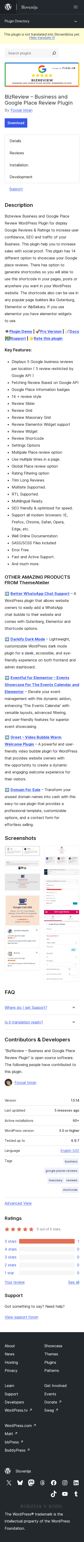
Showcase (53, 1346)
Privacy (11, 1370)
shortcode (70, 1190)
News (9, 1354)
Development (21, 177)
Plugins (50, 1362)
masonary (56, 1180)
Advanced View (18, 1203)
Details (15, 141)
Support (16, 189)
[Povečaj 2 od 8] (34, 866)
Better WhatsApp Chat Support (40, 593)
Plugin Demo (20, 331)
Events (50, 1394)
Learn (9, 1385)
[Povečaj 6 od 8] (73, 875)
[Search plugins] (54, 53)
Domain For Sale (25, 789)
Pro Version (51, 331)
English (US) (70, 1150)
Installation (19, 165)
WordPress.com (20, 1425)
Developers (14, 1402)
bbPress (14, 1442)
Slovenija (23, 1471)
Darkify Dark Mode (27, 639)
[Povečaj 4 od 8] (34, 900)
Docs (74, 331)
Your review (15, 1282)
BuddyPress (17, 1450)
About (10, 1346)
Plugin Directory (17, 21)
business (71, 1161)
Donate (53, 1402)
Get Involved (55, 1385)
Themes (51, 1354)
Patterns (51, 1370)
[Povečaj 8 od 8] (73, 916)
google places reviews (61, 1170)
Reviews (17, 153)
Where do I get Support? (26, 1007)
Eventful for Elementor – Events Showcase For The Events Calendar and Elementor (42, 684)
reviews (71, 1180)
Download (16, 123)
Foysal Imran (21, 110)
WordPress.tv (18, 1410)
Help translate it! (42, 38)
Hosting (11, 1362)
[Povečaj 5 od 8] (73, 852)
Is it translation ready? (24, 1022)
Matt (11, 1433)
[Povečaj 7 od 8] (73, 885)
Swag (51, 1410)
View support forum (21, 1317)
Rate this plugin (48, 338)
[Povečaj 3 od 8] (34, 880)
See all (73, 1282)
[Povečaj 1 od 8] (34, 852)
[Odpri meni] (76, 7)
